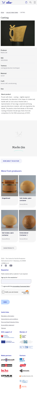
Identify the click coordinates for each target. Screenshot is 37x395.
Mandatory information (7, 316)
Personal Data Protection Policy (10, 322)
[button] (35, 2)
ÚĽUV (2, 12)
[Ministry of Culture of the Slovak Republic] (9, 336)
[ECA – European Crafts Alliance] (28, 336)
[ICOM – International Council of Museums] (28, 347)
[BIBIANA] (28, 371)
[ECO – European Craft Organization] (28, 342)
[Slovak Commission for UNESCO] (28, 360)
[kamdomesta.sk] (9, 365)
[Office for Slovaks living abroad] (28, 381)
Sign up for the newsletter (9, 277)
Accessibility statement (7, 325)
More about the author (11, 161)
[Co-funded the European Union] (9, 342)
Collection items (12, 12)
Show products (8, 248)
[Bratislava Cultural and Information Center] (28, 387)
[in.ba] (9, 371)
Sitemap (3, 328)
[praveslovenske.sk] (9, 360)
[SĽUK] (28, 365)
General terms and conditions (9, 319)
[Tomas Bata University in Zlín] (28, 376)
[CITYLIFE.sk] (9, 376)
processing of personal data (21, 286)
